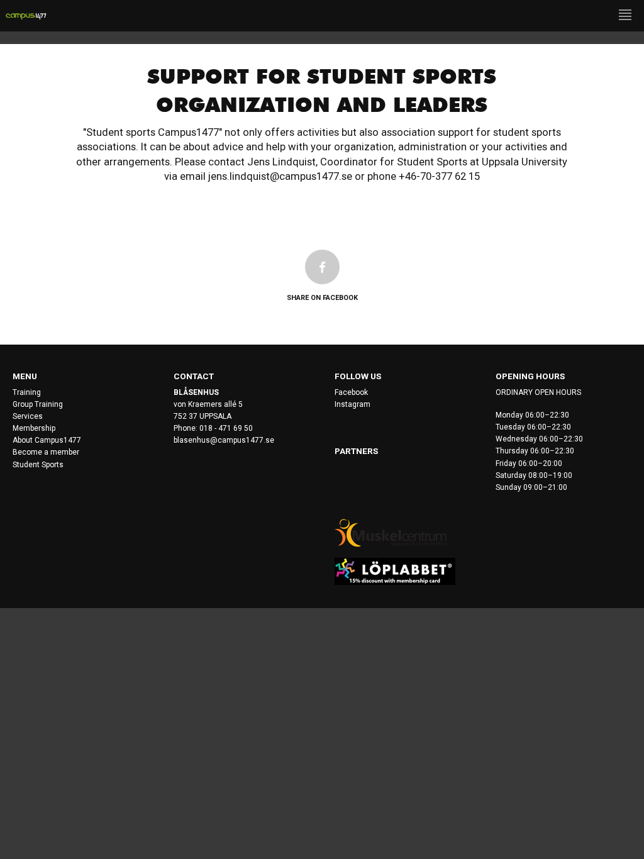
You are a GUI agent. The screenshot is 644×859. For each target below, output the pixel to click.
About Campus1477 (47, 440)
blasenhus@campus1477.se (224, 440)
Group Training (38, 404)
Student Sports (38, 464)
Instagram (352, 404)
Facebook (351, 392)
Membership (34, 428)
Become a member (46, 452)
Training (27, 392)
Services (28, 416)
